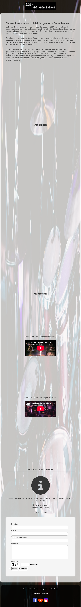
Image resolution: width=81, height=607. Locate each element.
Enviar (14, 568)
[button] (76, 602)
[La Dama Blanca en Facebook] (35, 600)
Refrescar (34, 564)
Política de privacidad (40, 594)
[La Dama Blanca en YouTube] (40, 600)
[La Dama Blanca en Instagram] (46, 600)
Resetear (23, 568)
